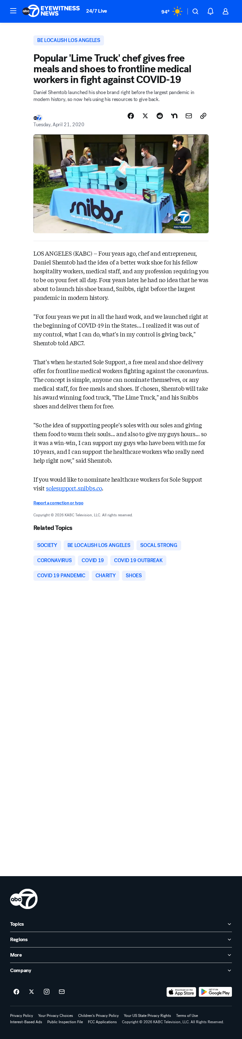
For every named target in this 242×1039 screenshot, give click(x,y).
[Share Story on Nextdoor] (174, 115)
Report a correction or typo (58, 503)
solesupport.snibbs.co (74, 488)
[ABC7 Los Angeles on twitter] (31, 992)
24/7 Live (96, 11)
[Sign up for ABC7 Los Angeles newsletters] (61, 992)
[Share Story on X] (145, 115)
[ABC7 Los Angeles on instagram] (46, 992)
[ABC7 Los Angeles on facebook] (16, 992)
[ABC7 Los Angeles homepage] (51, 11)
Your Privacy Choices (55, 1016)
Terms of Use (187, 1016)
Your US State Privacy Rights (147, 1016)
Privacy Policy (21, 1016)
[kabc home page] (23, 899)
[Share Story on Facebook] (130, 115)
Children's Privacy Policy (98, 1016)
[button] (13, 10)
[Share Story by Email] (188, 115)
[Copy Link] (203, 115)
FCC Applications (102, 1022)
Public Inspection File (65, 1022)
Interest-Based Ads (26, 1022)
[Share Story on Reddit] (159, 115)
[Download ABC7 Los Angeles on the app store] (181, 992)
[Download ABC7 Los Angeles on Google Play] (215, 992)
